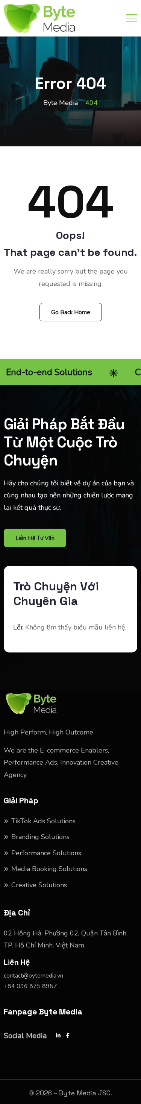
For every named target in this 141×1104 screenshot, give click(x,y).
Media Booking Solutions (49, 868)
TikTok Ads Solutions (43, 821)
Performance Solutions (46, 853)
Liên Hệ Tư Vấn (35, 538)
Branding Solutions (40, 836)
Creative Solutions (39, 885)
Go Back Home (70, 312)
